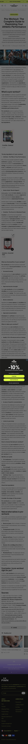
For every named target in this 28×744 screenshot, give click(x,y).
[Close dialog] (27, 360)
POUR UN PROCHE (14, 379)
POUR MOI (14, 376)
